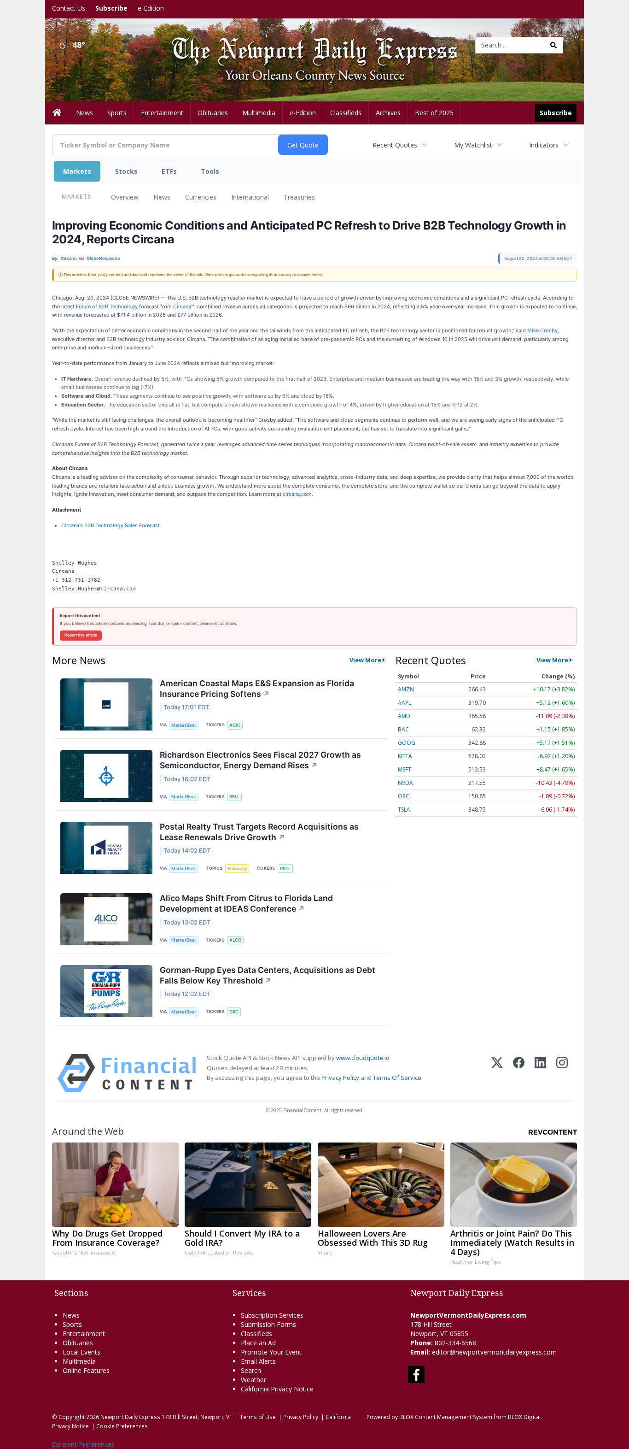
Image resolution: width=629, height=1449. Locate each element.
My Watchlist (473, 145)
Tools (210, 171)
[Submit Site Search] (553, 45)
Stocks (126, 171)
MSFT (404, 769)
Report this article (80, 635)
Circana (182, 306)
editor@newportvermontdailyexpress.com (494, 1352)
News (161, 197)
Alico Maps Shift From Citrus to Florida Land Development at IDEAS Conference (246, 903)
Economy (237, 868)
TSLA (404, 809)
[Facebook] (518, 1073)
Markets (77, 171)
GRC (234, 1011)
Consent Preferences (83, 1444)
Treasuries (299, 197)
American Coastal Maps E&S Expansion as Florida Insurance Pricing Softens (257, 688)
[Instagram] (562, 1073)
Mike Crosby (542, 330)
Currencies (200, 197)
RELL (234, 796)
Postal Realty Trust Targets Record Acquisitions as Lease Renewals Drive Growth (259, 832)
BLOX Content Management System (445, 1416)
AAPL (404, 703)
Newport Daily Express (130, 1416)
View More (365, 660)
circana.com (297, 494)
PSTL (285, 868)
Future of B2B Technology (107, 306)
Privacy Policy (340, 1077)
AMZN (406, 689)
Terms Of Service (397, 1077)
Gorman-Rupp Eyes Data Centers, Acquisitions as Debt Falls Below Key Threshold (267, 975)
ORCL (405, 796)
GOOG (406, 743)
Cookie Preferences (122, 1426)
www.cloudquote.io (363, 1058)
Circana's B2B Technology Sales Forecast (110, 525)
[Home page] (307, 44)
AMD (404, 716)
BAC (403, 729)
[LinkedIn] (540, 1073)
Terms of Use (258, 1416)
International (250, 197)
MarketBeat (183, 725)
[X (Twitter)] (497, 1073)
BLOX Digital (524, 1416)
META (405, 756)
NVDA (405, 783)
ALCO (235, 939)
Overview (125, 197)
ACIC (234, 725)
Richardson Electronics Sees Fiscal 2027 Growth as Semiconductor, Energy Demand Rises (260, 760)
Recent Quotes (395, 145)
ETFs (169, 171)
